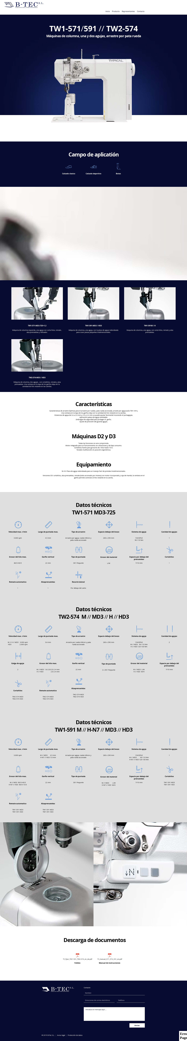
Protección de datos (75, 1035)
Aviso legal (61, 1035)
